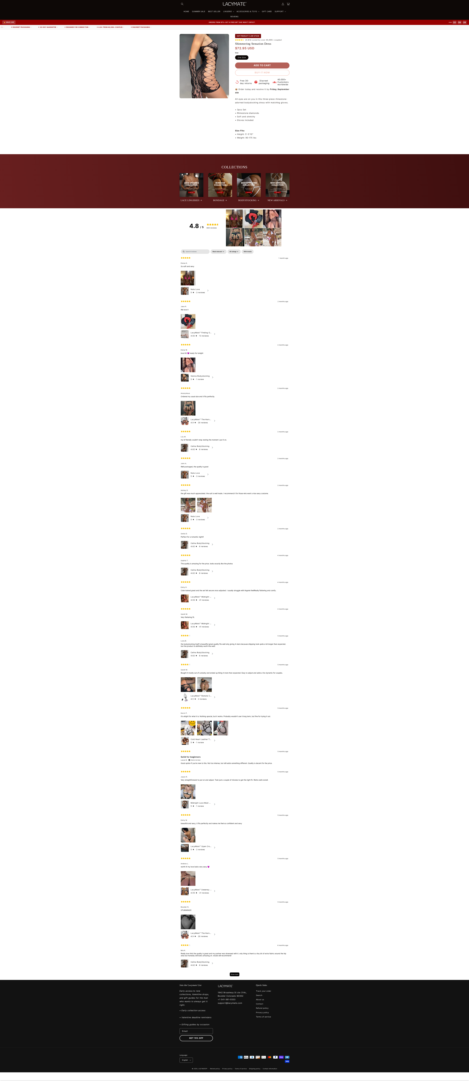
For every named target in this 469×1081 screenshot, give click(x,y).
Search (259, 995)
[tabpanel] (234, 614)
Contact (259, 1004)
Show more (234, 974)
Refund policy (262, 1008)
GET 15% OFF (196, 1038)
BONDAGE (218, 200)
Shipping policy (254, 1069)
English (185, 1060)
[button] (182, 4)
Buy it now (262, 72)
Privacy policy (262, 1012)
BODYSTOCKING (247, 200)
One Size (242, 57)
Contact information (270, 1069)
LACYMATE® (202, 1069)
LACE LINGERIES (190, 200)
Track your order (263, 991)
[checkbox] (248, 251)
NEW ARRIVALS (276, 200)
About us (260, 999)
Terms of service (263, 1017)
